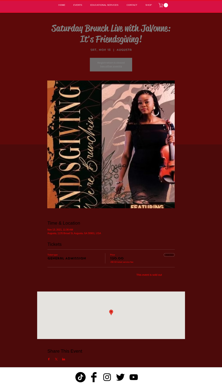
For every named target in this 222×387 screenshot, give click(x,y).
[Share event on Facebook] (48, 359)
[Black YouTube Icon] (134, 377)
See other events (111, 66)
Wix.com (145, 385)
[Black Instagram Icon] (107, 377)
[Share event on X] (56, 359)
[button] (164, 5)
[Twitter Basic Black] (120, 377)
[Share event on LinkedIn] (63, 359)
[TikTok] (80, 377)
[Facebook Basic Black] (94, 377)
